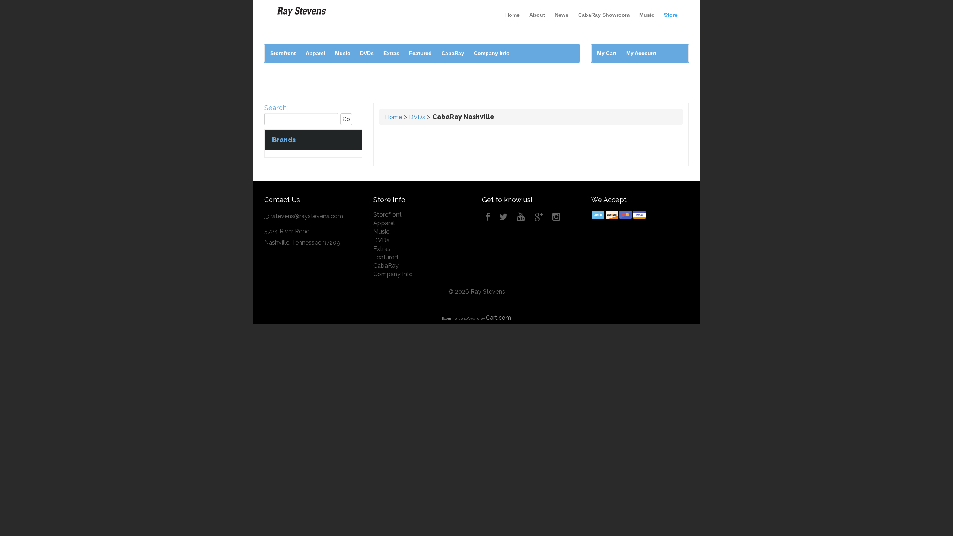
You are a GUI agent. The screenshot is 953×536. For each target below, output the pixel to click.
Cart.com (498, 317)
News (561, 15)
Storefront (283, 53)
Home (512, 15)
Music (646, 15)
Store (671, 15)
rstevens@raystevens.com (307, 216)
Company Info (492, 53)
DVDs (367, 53)
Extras (391, 53)
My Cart (606, 53)
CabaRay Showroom (604, 15)
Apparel (315, 53)
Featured (420, 53)
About (537, 15)
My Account (641, 53)
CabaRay (453, 53)
